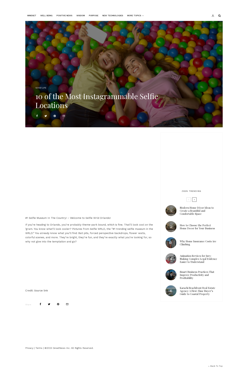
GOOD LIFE (40, 88)
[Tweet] (46, 116)
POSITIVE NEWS (64, 15)
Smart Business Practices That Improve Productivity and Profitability (197, 274)
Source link (41, 290)
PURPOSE (93, 15)
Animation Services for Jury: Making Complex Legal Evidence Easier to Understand (198, 258)
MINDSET (31, 15)
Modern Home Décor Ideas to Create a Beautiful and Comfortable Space (197, 210)
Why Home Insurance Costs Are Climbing (198, 243)
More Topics (134, 15)
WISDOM (80, 15)
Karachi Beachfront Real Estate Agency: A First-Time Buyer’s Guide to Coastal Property (197, 290)
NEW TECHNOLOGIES (112, 15)
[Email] (64, 116)
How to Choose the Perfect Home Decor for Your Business (197, 227)
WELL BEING (46, 15)
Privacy (29, 348)
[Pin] (55, 116)
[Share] (37, 116)
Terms (38, 348)
